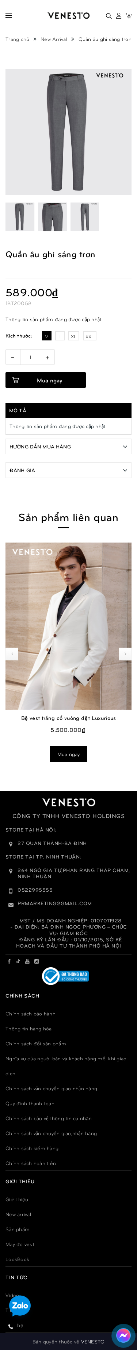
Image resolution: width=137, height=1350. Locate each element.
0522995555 (35, 890)
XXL (89, 336)
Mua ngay (49, 380)
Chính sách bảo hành (30, 1013)
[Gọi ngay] (11, 1326)
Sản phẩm (17, 1229)
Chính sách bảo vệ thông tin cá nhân (48, 1118)
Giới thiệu (16, 1199)
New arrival (18, 1214)
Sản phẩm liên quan (68, 516)
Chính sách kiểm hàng (31, 1148)
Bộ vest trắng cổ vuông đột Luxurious (68, 717)
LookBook (17, 1259)
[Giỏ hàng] (129, 16)
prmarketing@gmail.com (55, 903)
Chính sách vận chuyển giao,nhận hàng (51, 1133)
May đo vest (19, 1244)
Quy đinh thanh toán (29, 1103)
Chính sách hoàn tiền (30, 1163)
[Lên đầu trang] (122, 1312)
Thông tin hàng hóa (28, 1028)
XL (74, 336)
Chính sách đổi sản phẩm (35, 1043)
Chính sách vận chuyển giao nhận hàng (51, 1088)
